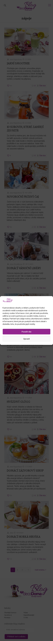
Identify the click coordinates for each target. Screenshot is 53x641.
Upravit (26, 339)
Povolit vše (26, 331)
